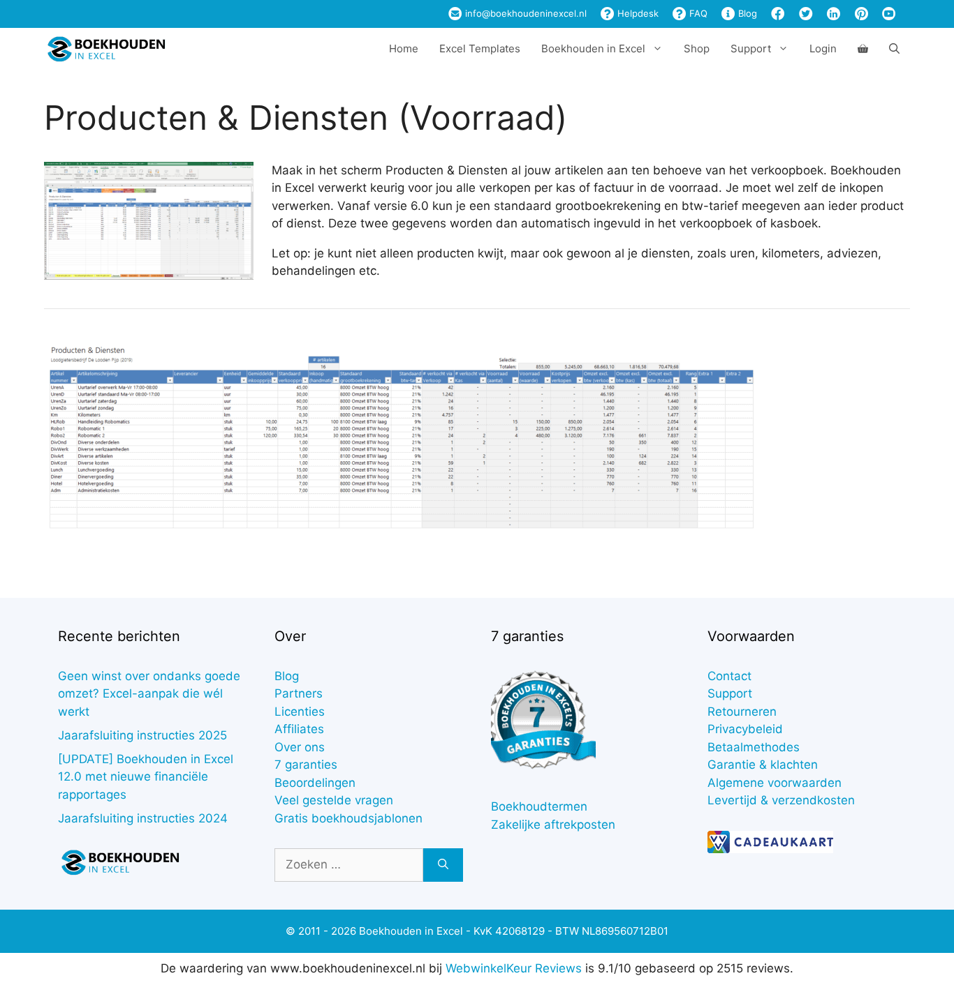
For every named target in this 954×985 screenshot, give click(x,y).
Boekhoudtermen (539, 806)
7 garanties (305, 765)
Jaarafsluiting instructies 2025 (142, 735)
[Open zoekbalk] (894, 49)
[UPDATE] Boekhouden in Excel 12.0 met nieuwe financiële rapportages (145, 777)
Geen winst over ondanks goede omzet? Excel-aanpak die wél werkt (149, 694)
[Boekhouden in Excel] (106, 49)
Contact (729, 676)
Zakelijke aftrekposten (553, 825)
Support (729, 693)
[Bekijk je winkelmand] (863, 49)
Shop (697, 48)
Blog (746, 13)
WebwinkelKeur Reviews (514, 968)
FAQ (697, 13)
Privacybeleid (745, 729)
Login (823, 48)
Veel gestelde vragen (333, 800)
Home (403, 48)
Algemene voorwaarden (774, 783)
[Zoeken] (443, 865)
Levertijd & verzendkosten (781, 800)
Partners (298, 693)
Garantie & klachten (762, 765)
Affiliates (299, 729)
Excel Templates (479, 48)
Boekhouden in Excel (593, 48)
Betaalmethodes (753, 747)
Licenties (299, 712)
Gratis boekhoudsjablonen (348, 818)
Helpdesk (637, 13)
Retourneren (742, 712)
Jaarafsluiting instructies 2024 (143, 818)
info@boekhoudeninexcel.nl (524, 13)
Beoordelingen (314, 783)
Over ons (299, 747)
